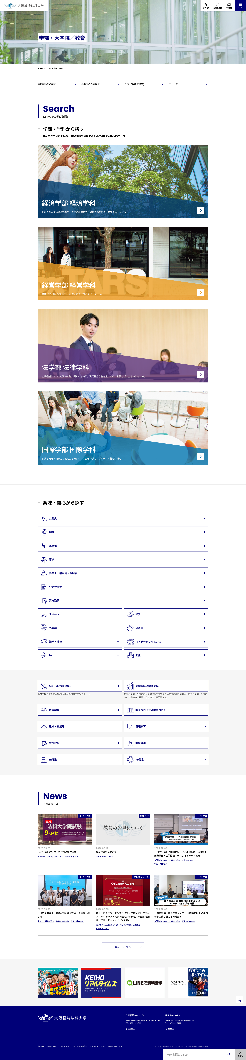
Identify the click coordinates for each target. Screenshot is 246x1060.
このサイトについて (97, 1046)
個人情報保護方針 (80, 1046)
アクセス (131, 1028)
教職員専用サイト (115, 1046)
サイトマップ (65, 1046)
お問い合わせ (52, 1046)
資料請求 (41, 1046)
